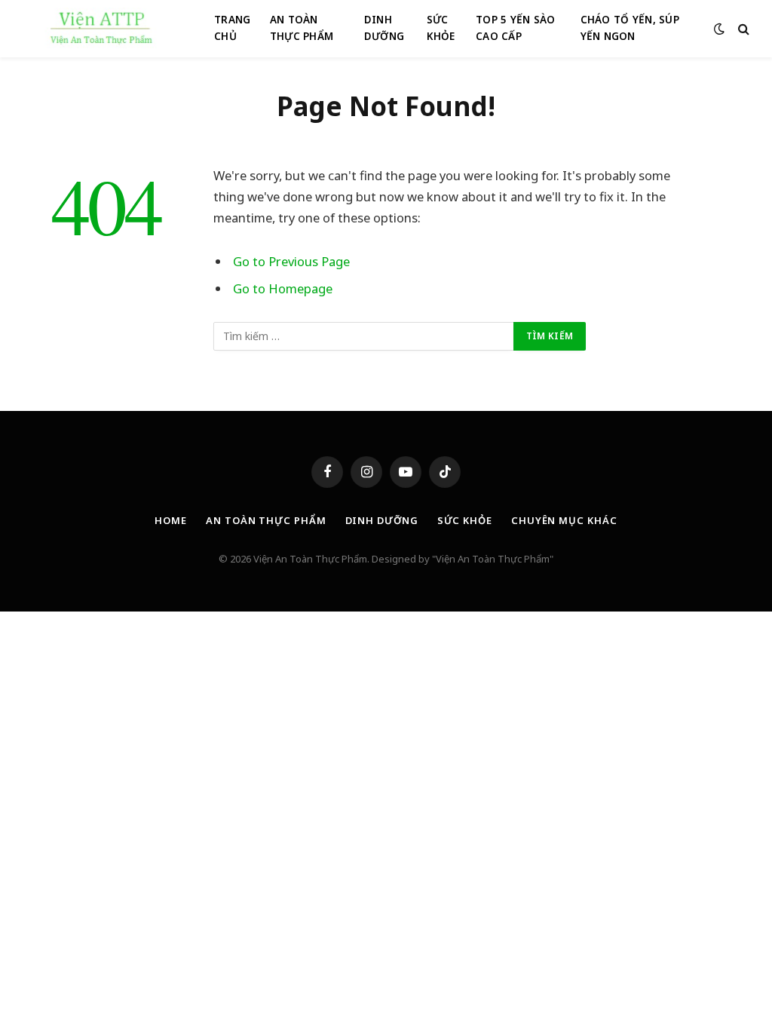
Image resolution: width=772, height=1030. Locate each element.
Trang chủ (232, 28)
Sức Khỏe (441, 28)
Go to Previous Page (291, 261)
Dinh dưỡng (381, 520)
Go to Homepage (282, 288)
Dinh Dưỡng (384, 28)
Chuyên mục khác (564, 520)
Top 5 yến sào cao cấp (516, 28)
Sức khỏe (464, 520)
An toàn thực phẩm (266, 520)
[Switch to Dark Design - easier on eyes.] (719, 29)
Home (171, 520)
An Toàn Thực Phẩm (301, 28)
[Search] (742, 29)
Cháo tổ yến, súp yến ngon (630, 28)
